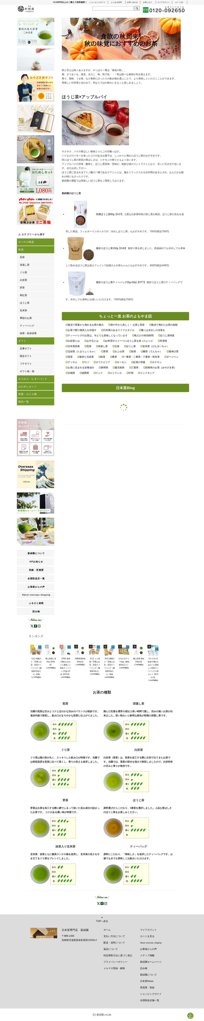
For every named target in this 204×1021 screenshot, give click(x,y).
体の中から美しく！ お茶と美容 (127, 324)
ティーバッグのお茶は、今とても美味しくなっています (97, 335)
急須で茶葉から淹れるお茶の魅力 (85, 324)
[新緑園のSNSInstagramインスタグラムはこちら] (105, 903)
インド (99, 373)
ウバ (86, 362)
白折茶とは (73, 341)
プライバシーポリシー (115, 962)
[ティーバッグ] (35, 59)
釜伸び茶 (173, 351)
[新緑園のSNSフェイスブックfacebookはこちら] (35, 626)
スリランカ (115, 373)
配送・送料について (114, 942)
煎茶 (89, 346)
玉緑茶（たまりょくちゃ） (82, 351)
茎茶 (70, 357)
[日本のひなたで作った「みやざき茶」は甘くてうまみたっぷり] (35, 88)
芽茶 (106, 351)
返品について (110, 949)
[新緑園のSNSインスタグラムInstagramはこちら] (39, 626)
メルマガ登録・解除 (114, 968)
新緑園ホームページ (151, 962)
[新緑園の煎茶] (53, 731)
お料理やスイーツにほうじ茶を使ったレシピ (129, 341)
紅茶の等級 (139, 362)
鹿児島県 (119, 367)
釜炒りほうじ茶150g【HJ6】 (111, 248)
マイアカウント (148, 930)
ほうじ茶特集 (167, 335)
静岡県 (104, 367)
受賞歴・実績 (147, 987)
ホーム (107, 930)
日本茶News (146, 981)
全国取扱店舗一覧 (149, 1000)
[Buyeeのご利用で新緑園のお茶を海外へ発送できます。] (35, 474)
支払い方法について (114, 936)
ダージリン (172, 357)
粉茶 (103, 357)
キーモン (121, 362)
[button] (179, 2)
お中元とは (92, 341)
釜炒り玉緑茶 (86, 357)
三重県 (135, 367)
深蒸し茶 (103, 346)
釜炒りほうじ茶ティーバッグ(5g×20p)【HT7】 (121, 282)
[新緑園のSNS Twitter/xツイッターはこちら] (98, 903)
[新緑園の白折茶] (126, 781)
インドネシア (147, 373)
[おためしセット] (35, 180)
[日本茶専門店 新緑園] (26, 8)
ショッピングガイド (151, 994)
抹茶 (134, 351)
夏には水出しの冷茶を (153, 330)
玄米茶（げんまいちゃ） (155, 346)
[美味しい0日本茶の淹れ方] (35, 531)
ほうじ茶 (131, 346)
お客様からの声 (148, 949)
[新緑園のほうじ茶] (126, 827)
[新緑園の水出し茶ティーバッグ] (126, 874)
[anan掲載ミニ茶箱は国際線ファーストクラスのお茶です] (35, 211)
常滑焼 (163, 341)
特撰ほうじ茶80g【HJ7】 (110, 214)
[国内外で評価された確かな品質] (35, 32)
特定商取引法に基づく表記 (117, 955)
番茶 (115, 357)
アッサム (72, 362)
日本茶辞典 (73, 346)
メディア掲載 (147, 955)
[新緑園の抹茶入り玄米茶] (53, 874)
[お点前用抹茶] (35, 149)
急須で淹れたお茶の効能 (164, 324)
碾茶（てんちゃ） (152, 351)
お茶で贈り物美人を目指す (82, 330)
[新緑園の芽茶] (53, 827)
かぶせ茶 (119, 351)
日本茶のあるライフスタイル (119, 330)
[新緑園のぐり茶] (53, 777)
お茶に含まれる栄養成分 (81, 367)
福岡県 (85, 373)
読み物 (36, 611)
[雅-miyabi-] (35, 119)
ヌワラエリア (103, 362)
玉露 (117, 346)
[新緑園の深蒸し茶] (126, 731)
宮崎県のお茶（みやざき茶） (160, 367)
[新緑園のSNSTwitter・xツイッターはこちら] (31, 626)
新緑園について (148, 974)
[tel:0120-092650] (164, 10)
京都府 (71, 373)
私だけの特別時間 (144, 335)
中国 (131, 373)
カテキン (157, 362)
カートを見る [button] (147, 936)
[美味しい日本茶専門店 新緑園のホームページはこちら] (35, 503)
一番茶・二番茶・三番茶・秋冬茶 (141, 357)
